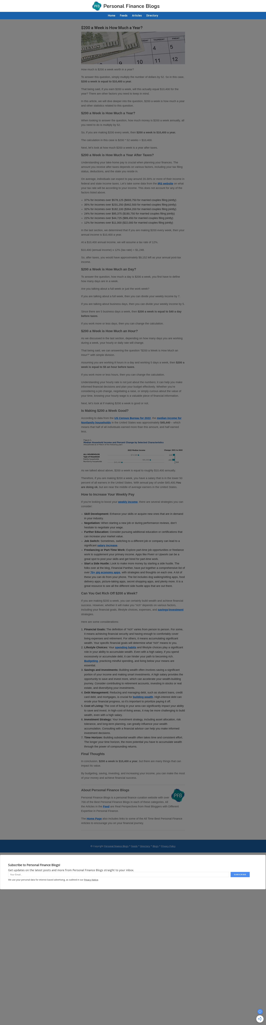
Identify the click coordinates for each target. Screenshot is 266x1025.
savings (163, 609)
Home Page (94, 818)
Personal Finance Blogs (116, 846)
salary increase (107, 545)
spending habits (125, 647)
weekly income (128, 501)
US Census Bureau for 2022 (132, 418)
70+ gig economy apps (105, 572)
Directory (145, 846)
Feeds (134, 846)
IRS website (165, 183)
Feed (106, 806)
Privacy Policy (168, 846)
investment (176, 609)
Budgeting (91, 660)
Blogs (156, 846)
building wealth (143, 697)
